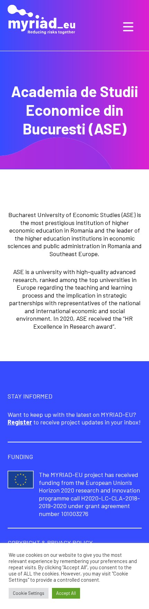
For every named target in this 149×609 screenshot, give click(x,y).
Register (20, 422)
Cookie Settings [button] (28, 593)
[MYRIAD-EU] (41, 20)
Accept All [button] (66, 593)
